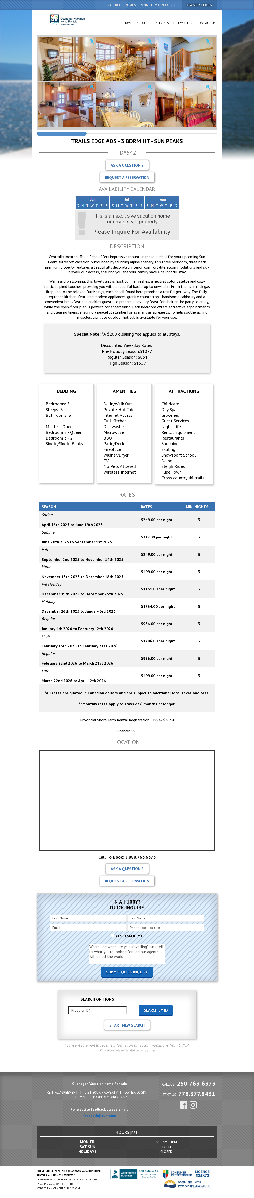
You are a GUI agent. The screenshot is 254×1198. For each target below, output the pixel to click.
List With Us (182, 23)
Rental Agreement (62, 1092)
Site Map (79, 1097)
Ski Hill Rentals (121, 5)
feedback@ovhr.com (99, 1115)
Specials (162, 23)
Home (128, 23)
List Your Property (101, 1092)
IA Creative (74, 1188)
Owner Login (135, 1092)
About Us (144, 23)
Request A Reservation (127, 177)
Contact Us (206, 23)
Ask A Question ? (127, 165)
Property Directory (110, 1097)
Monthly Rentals (156, 5)
